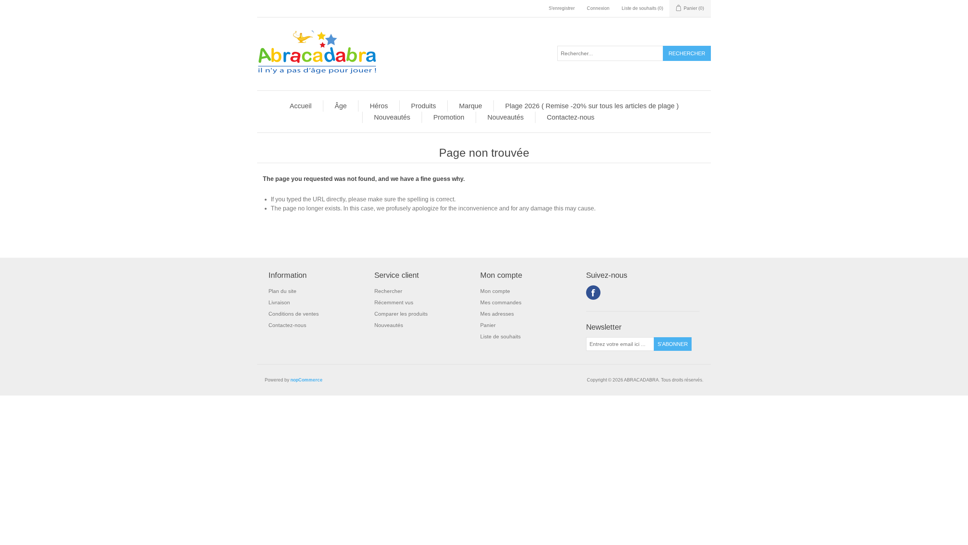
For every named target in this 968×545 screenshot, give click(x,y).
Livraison (279, 302)
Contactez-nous (570, 117)
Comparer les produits (401, 314)
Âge (341, 106)
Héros (379, 106)
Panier (488, 325)
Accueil (301, 106)
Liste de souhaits (500, 336)
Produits (423, 106)
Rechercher (388, 291)
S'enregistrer (562, 8)
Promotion (448, 117)
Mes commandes (500, 302)
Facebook (593, 292)
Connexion (598, 8)
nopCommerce (306, 380)
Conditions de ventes (293, 314)
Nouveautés (392, 117)
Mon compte (495, 291)
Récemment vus (393, 302)
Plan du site (282, 291)
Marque (470, 106)
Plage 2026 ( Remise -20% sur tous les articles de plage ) (592, 106)
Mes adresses (497, 314)
